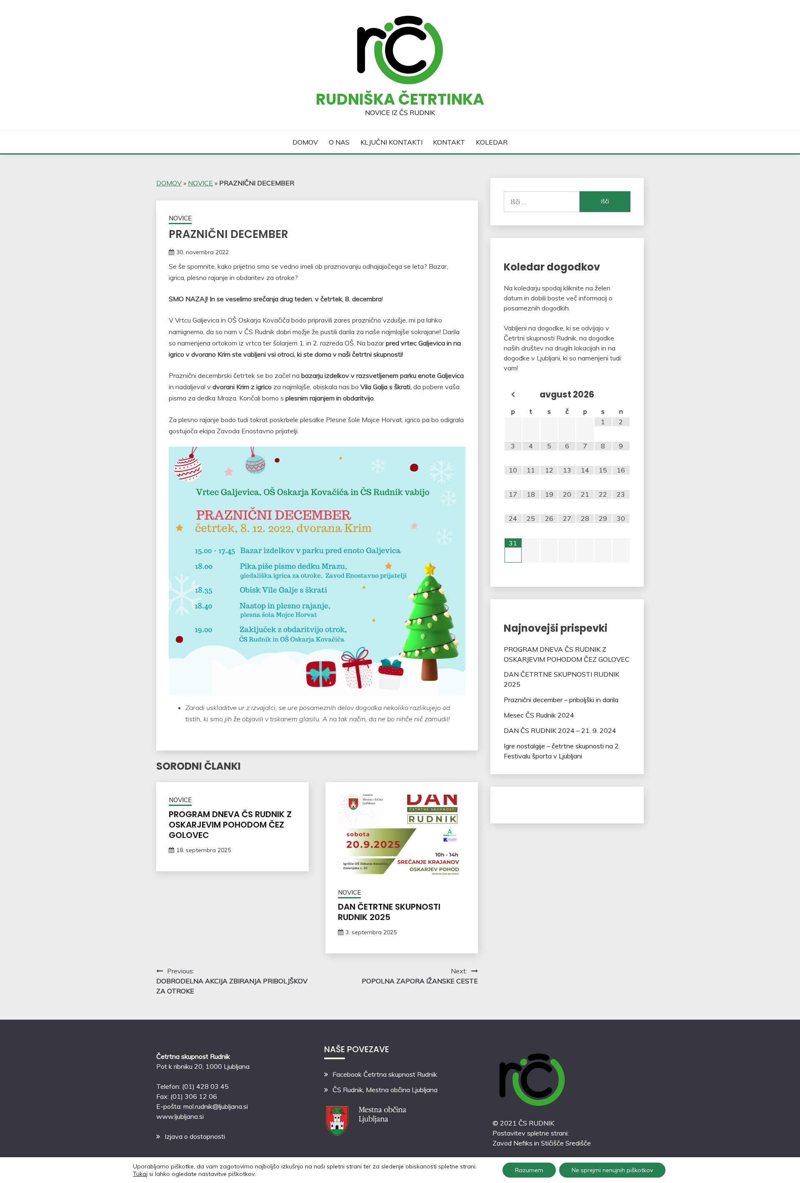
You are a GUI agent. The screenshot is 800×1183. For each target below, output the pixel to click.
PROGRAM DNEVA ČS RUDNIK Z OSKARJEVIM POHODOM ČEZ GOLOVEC (230, 824)
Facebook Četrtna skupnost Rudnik (384, 1074)
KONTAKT (449, 142)
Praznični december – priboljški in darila (561, 699)
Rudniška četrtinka (400, 99)
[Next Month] (621, 394)
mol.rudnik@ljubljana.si (215, 1106)
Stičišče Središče (566, 1143)
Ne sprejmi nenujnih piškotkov (612, 1170)
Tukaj (140, 1174)
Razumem (529, 1170)
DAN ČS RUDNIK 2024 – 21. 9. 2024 (560, 730)
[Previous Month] (513, 394)
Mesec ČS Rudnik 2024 (539, 715)
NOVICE (200, 183)
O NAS (339, 142)
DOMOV (305, 142)
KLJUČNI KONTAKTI (391, 142)
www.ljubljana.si (180, 1116)
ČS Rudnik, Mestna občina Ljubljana (385, 1089)
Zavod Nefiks (512, 1143)
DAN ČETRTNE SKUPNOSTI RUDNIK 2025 (389, 912)
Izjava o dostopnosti (195, 1136)
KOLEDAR (492, 142)
